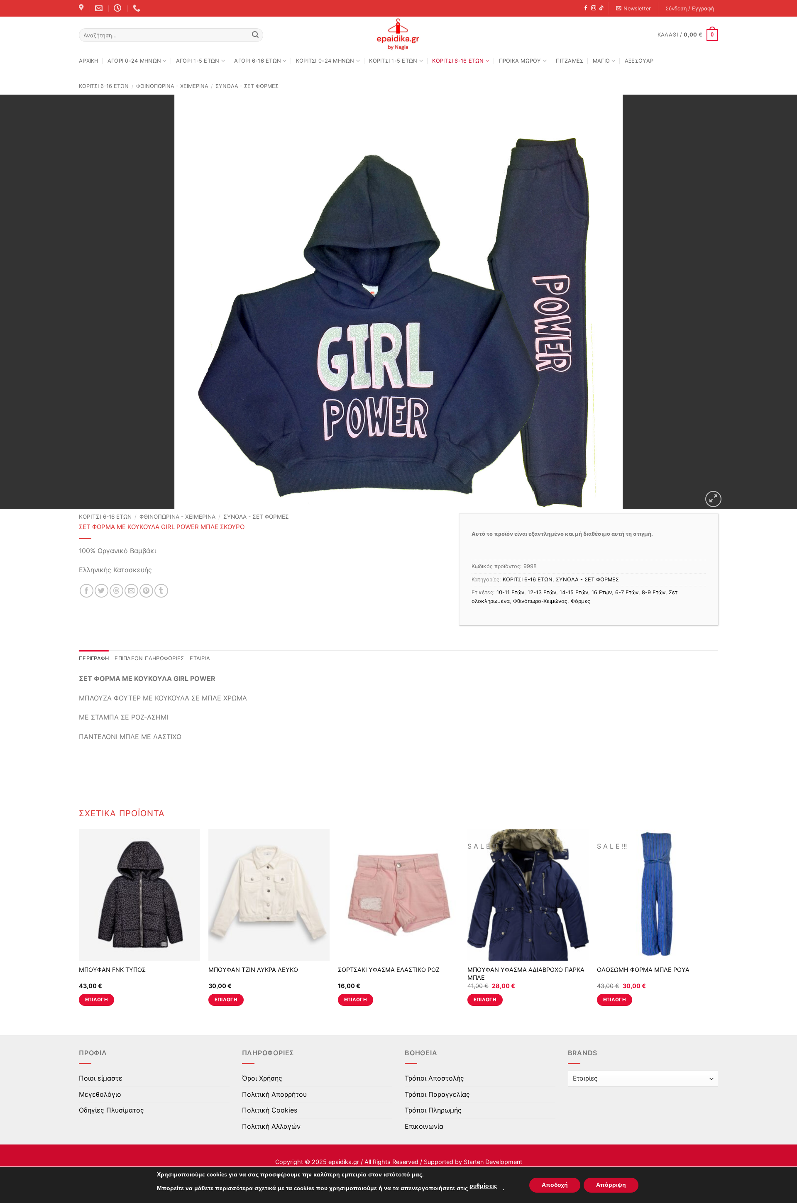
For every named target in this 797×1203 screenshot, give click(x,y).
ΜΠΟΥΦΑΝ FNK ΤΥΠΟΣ (112, 969)
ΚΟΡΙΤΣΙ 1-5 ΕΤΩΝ (393, 61)
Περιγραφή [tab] (94, 658)
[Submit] (255, 35)
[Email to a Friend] (131, 591)
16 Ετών (602, 592)
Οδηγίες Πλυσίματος (111, 1110)
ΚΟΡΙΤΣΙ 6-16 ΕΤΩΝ (458, 61)
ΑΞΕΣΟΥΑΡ (639, 61)
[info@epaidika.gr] (100, 8)
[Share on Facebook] (86, 591)
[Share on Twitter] (101, 591)
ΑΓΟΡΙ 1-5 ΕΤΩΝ (198, 61)
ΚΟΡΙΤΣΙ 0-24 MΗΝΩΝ (325, 61)
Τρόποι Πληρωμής (433, 1110)
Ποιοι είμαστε (100, 1078)
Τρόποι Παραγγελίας (437, 1094)
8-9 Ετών (653, 592)
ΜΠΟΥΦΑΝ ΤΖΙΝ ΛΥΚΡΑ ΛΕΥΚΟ (253, 969)
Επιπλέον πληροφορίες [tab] (149, 658)
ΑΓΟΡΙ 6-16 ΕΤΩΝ (257, 61)
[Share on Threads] (116, 591)
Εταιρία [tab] (200, 658)
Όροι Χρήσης (262, 1078)
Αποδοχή (555, 1185)
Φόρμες (580, 601)
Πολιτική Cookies (269, 1110)
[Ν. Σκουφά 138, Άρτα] (82, 8)
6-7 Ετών (626, 592)
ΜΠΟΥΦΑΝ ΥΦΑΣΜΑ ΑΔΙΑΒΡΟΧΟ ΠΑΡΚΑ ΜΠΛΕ (525, 973)
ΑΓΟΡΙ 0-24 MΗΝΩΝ (134, 61)
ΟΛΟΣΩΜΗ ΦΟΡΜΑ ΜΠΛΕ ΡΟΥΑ (643, 969)
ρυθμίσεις (483, 1186)
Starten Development (493, 1161)
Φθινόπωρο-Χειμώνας (540, 601)
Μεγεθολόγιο (100, 1094)
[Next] (717, 925)
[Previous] (79, 925)
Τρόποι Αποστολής (434, 1078)
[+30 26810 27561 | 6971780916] (137, 8)
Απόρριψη (611, 1185)
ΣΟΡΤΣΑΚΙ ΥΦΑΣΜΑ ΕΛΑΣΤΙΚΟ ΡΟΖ (389, 969)
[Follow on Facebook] (585, 8)
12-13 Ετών (542, 592)
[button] (633, 8)
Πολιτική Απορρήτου (274, 1094)
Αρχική (88, 61)
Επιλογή (96, 1000)
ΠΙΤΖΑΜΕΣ (569, 61)
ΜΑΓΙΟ (601, 61)
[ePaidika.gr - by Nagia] (398, 34)
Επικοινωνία (424, 1126)
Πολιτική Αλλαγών (271, 1126)
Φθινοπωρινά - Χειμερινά (172, 86)
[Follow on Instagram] (593, 8)
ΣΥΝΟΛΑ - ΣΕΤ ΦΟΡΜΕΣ (247, 86)
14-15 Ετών (574, 592)
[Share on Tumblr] (161, 591)
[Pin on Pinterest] (146, 591)
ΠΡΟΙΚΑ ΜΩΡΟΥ (520, 61)
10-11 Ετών (510, 592)
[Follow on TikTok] (601, 8)
